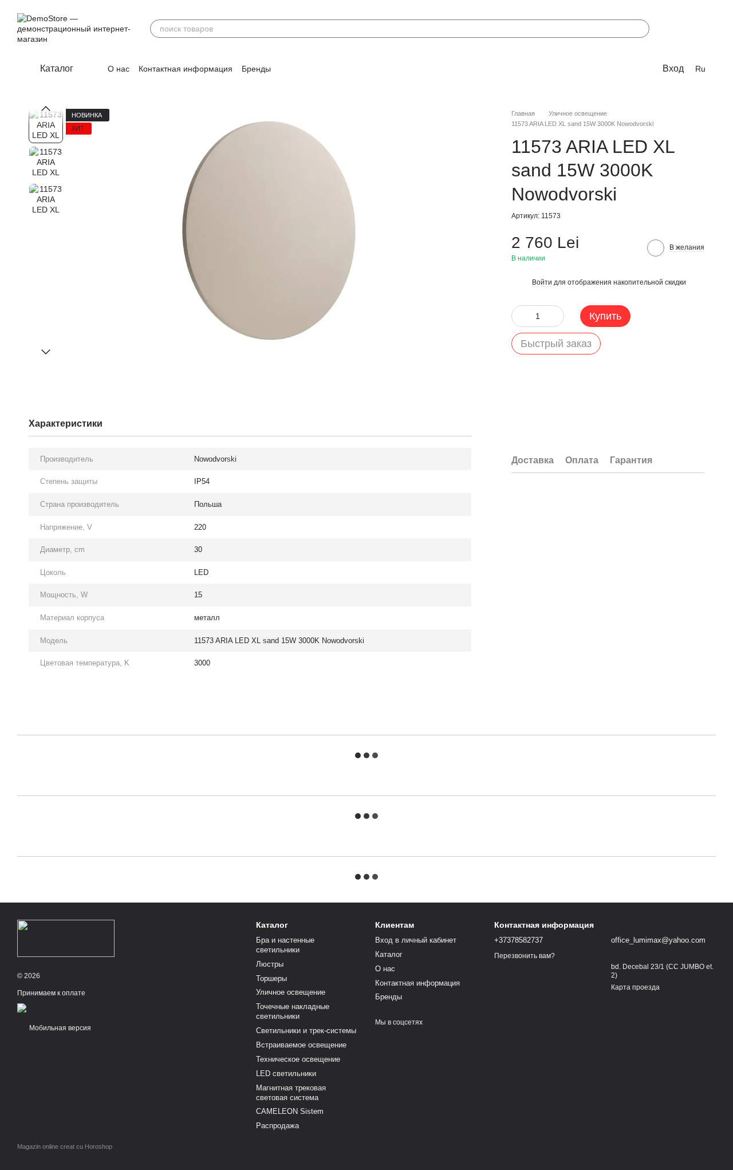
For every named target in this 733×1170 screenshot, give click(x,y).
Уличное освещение (290, 992)
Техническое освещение (298, 1059)
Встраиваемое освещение (301, 1045)
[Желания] (677, 28)
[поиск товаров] (640, 28)
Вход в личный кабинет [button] (415, 940)
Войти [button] (542, 282)
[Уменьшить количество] (520, 316)
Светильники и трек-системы (306, 1030)
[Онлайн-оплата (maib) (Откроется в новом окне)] (58, 1007)
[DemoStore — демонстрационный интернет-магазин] (66, 937)
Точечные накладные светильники (292, 1011)
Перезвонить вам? (524, 956)
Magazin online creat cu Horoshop (64, 1146)
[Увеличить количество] (555, 316)
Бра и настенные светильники (285, 945)
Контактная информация (185, 68)
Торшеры (271, 978)
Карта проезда (635, 987)
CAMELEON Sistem (290, 1111)
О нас (118, 68)
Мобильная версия (59, 1028)
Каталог (389, 954)
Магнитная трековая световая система (291, 1093)
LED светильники (286, 1073)
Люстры (269, 964)
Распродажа (277, 1125)
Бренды (256, 68)
